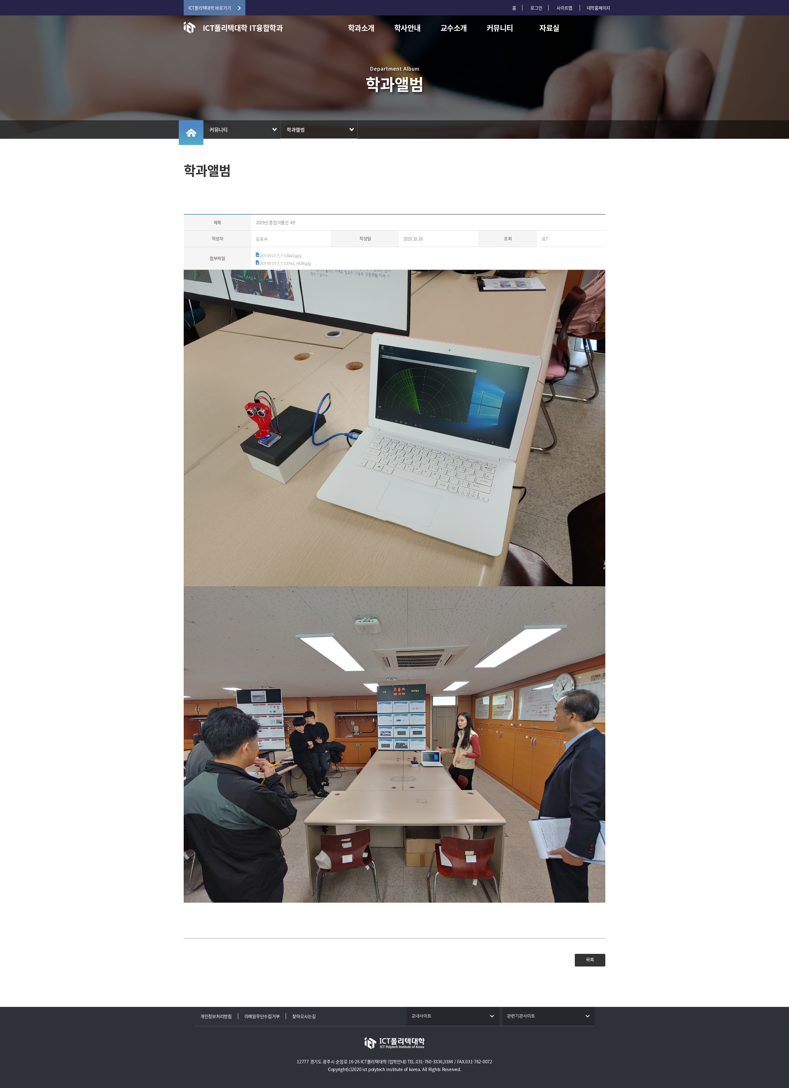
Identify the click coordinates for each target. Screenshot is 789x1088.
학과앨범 (296, 129)
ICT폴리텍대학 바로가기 (209, 8)
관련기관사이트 (521, 1016)
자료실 (549, 27)
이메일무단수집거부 (262, 1016)
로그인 (536, 8)
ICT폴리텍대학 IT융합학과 (243, 27)
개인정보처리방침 (216, 1016)
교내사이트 (421, 1016)
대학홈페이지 (598, 8)
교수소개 (453, 27)
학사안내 (407, 27)
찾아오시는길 (304, 1016)
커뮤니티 (500, 27)
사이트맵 (565, 8)
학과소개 (361, 27)
